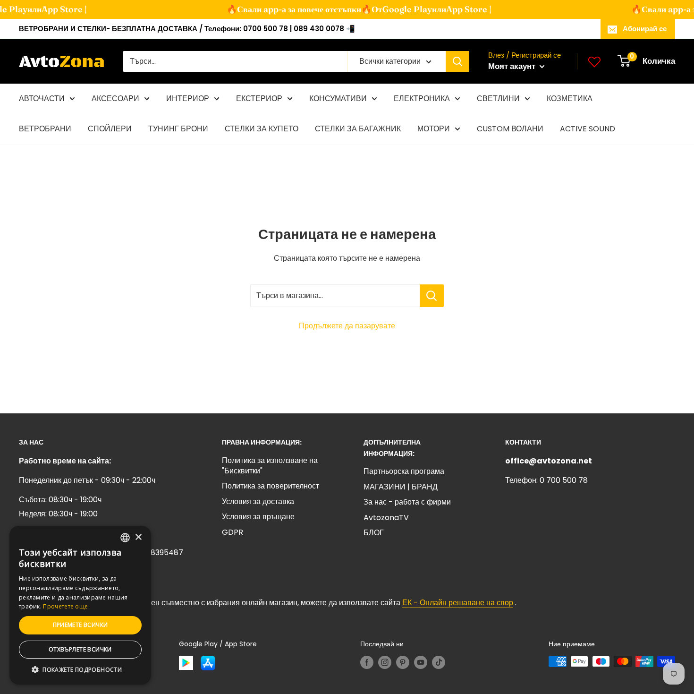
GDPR (232, 532)
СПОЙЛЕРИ (110, 128)
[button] (80, 670)
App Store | (56, 9)
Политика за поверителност (270, 485)
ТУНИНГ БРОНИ (178, 128)
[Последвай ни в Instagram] (384, 662)
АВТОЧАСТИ (42, 98)
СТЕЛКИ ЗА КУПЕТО (261, 128)
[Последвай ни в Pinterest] (402, 662)
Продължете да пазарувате (347, 325)
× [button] (138, 537)
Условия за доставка (258, 501)
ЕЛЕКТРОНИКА (422, 98)
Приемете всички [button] (80, 625)
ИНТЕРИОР (187, 98)
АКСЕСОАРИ (115, 98)
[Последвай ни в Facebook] (366, 662)
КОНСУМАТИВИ (338, 98)
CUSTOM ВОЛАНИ (510, 128)
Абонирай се (645, 29)
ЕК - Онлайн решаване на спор (457, 602)
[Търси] (457, 61)
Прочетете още (65, 606)
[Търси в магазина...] (432, 295)
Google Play (399, 9)
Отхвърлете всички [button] (80, 649)
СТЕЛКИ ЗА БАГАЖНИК (358, 128)
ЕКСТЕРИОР (259, 98)
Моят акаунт (512, 66)
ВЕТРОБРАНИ (45, 128)
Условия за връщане (258, 516)
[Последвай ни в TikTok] (438, 662)
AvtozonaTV (386, 517)
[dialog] (80, 605)
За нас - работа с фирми (407, 502)
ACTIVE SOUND (587, 128)
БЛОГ (374, 532)
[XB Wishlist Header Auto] (594, 61)
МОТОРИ (433, 128)
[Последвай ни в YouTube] (420, 662)
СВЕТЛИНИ (498, 98)
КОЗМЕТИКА (569, 98)
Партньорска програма (404, 471)
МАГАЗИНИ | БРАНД (401, 486)
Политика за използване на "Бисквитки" (270, 465)
